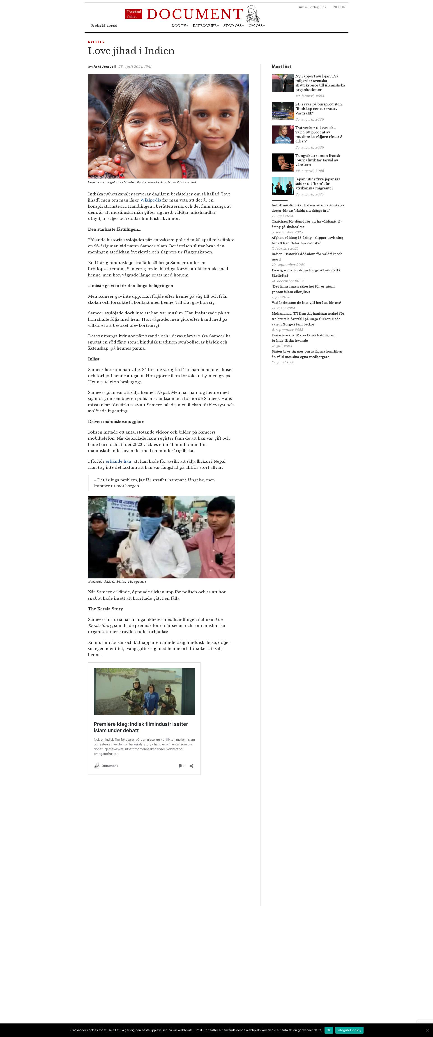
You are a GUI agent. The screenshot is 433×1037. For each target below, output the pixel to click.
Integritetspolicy (349, 1030)
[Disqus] (168, 842)
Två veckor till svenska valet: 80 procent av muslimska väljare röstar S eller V (319, 134)
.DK (342, 7)
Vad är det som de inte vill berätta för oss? (306, 303)
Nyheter (96, 42)
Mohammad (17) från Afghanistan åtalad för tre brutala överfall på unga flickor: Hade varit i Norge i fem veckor (308, 319)
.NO (336, 7)
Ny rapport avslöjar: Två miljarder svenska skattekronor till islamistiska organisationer (320, 83)
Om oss (256, 26)
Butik (302, 7)
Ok (329, 1030)
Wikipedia (150, 200)
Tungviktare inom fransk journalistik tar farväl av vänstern (317, 160)
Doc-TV (179, 26)
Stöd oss (232, 26)
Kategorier (205, 26)
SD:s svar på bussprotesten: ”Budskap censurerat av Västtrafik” (319, 108)
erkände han (118, 461)
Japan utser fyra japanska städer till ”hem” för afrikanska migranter (318, 183)
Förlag (314, 7)
